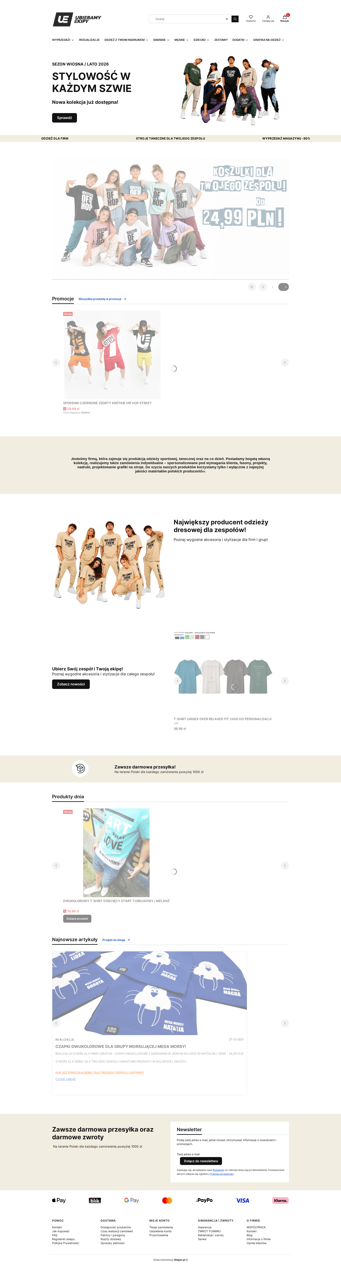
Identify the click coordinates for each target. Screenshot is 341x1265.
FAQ (54, 1235)
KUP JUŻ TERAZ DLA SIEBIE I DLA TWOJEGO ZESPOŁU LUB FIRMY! (99, 1072)
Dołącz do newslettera (201, 1161)
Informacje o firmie (259, 1239)
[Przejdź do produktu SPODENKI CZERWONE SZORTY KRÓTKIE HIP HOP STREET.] (112, 354)
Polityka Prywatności (65, 1243)
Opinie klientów (256, 1243)
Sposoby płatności (113, 1243)
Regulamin (218, 1169)
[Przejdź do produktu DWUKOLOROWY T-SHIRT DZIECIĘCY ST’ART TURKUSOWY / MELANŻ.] (116, 852)
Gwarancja (205, 1227)
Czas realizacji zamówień (117, 1231)
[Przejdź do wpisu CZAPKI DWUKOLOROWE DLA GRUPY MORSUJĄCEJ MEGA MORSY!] (149, 993)
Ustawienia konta (160, 1231)
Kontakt (57, 1227)
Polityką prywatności (222, 1173)
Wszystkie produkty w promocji (100, 299)
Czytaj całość (65, 1079)
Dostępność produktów (116, 1227)
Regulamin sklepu (63, 1239)
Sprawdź (64, 118)
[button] (235, 19)
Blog (249, 1235)
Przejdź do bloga (113, 940)
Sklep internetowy (169, 1259)
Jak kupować (60, 1231)
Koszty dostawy (111, 1239)
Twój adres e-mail (188, 1154)
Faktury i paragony (113, 1235)
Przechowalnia (158, 1235)
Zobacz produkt (77, 918)
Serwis (202, 1239)
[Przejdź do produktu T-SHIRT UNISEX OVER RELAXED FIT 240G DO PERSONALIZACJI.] (223, 673)
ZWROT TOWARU (209, 1231)
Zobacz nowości (71, 684)
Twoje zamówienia (161, 1227)
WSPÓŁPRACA (256, 1227)
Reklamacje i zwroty (211, 1235)
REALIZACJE (64, 1039)
